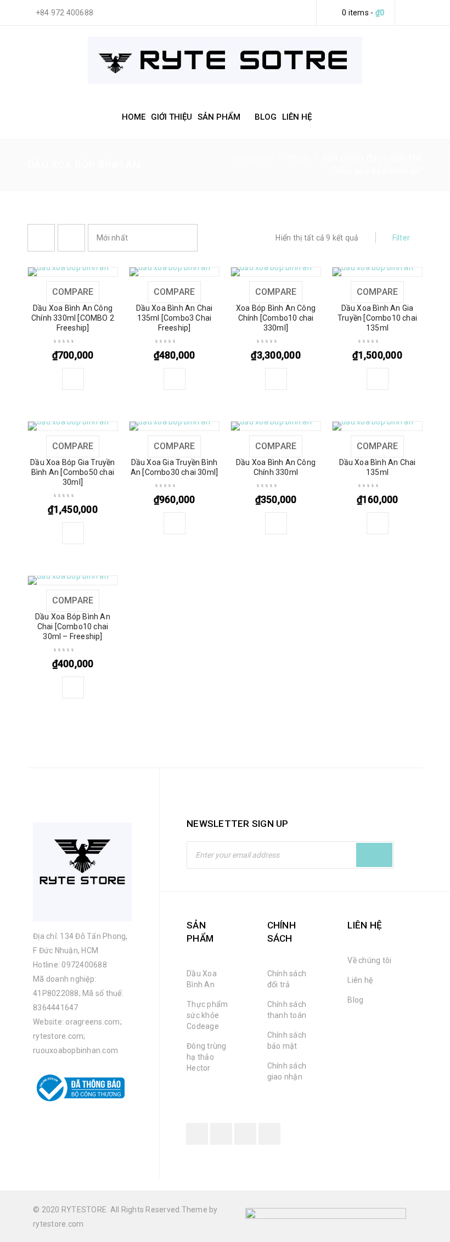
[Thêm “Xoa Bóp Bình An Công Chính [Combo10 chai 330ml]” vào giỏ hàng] (276, 379)
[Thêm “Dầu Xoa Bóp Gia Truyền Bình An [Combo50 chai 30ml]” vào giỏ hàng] (73, 533)
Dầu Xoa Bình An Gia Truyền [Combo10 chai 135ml (377, 318)
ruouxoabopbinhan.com (75, 1050)
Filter (401, 237)
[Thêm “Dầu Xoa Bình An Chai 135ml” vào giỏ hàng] (378, 523)
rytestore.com (58, 1036)
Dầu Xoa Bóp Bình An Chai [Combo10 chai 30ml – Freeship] (72, 626)
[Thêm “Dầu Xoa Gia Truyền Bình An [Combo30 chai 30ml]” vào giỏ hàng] (174, 523)
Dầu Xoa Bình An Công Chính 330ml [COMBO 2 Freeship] (72, 318)
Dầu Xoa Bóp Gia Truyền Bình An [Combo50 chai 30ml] (72, 472)
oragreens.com (92, 1021)
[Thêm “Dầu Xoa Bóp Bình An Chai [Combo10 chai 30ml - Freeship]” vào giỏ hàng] (73, 687)
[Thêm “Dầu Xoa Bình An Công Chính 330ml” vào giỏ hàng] (276, 523)
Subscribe (374, 855)
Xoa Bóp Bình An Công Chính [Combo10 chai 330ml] (276, 318)
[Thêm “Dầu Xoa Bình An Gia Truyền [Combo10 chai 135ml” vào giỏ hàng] (378, 379)
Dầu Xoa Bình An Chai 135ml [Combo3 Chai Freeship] (174, 318)
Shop (297, 157)
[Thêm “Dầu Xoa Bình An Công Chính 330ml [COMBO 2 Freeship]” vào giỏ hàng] (73, 379)
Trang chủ (252, 157)
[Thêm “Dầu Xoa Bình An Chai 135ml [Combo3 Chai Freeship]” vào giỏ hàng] (174, 379)
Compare (73, 292)
